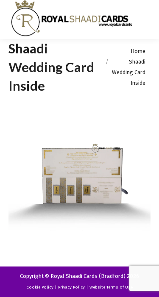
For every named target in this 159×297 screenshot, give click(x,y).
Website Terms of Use (111, 287)
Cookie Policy (39, 287)
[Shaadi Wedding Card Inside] (79, 179)
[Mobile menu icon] (145, 19)
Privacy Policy (71, 287)
